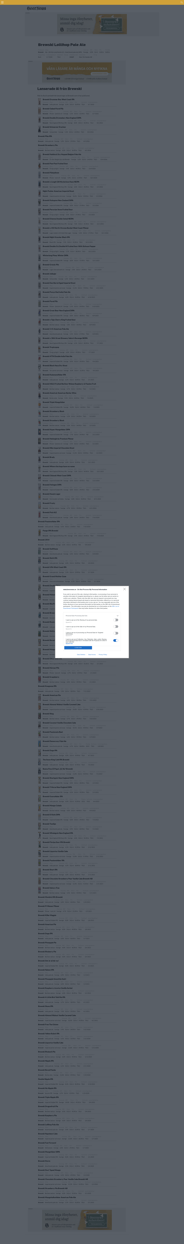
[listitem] (92, 616)
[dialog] (92, 622)
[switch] (115, 620)
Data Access (92, 654)
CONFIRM (78, 647)
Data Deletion (81, 654)
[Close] (125, 589)
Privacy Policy (103, 654)
